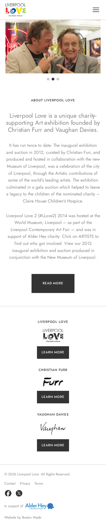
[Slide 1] (48, 79)
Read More (53, 283)
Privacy (25, 483)
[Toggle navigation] (96, 9)
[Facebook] (8, 493)
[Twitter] (19, 493)
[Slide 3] (58, 79)
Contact (9, 483)
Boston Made (31, 517)
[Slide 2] (53, 79)
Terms (39, 483)
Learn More (53, 352)
